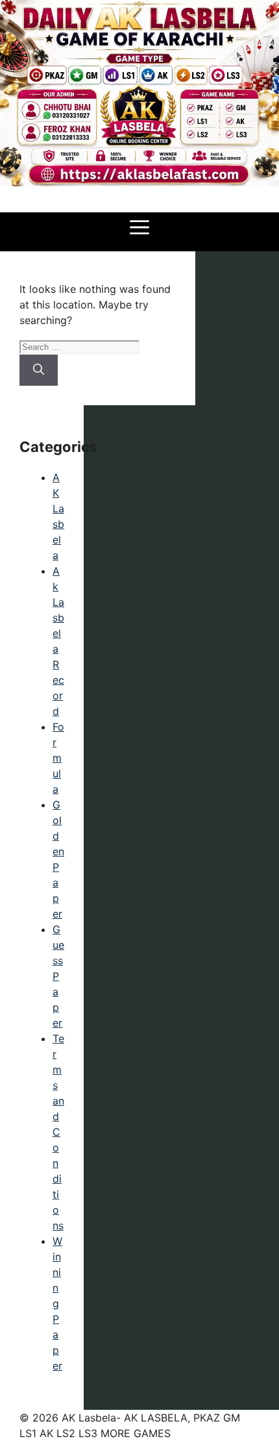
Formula (58, 758)
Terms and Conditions (58, 1132)
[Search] (38, 370)
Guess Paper (58, 976)
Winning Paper (57, 1303)
